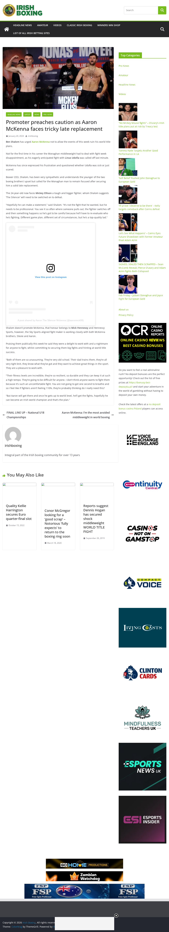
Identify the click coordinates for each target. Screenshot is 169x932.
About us (124, 309)
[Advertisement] (84, 923)
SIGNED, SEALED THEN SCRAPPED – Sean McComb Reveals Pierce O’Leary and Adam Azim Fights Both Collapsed (142, 268)
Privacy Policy (126, 315)
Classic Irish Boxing (79, 25)
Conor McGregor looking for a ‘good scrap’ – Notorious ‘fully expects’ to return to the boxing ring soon (57, 523)
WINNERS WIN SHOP (108, 25)
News (36, 114)
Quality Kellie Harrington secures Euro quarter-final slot (19, 512)
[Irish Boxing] (7, 29)
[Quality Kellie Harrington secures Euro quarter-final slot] (19, 485)
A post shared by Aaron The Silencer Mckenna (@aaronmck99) (51, 320)
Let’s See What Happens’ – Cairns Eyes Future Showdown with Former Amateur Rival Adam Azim (141, 237)
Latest (27, 114)
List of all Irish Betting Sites (31, 33)
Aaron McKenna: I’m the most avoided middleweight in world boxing (86, 415)
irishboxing (33, 136)
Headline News (22, 25)
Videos (57, 25)
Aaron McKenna (41, 141)
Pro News (47, 114)
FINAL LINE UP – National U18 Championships (25, 415)
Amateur (42, 25)
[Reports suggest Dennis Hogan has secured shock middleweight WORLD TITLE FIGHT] (97, 485)
